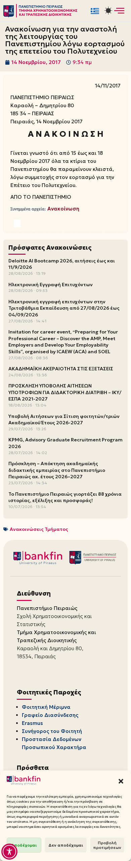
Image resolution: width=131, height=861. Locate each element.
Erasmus (32, 723)
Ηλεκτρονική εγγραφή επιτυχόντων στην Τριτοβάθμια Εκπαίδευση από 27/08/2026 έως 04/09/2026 (64, 308)
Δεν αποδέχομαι (65, 845)
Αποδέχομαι (24, 845)
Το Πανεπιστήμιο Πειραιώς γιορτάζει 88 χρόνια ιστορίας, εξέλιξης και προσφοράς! (65, 497)
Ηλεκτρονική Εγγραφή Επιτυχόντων (50, 285)
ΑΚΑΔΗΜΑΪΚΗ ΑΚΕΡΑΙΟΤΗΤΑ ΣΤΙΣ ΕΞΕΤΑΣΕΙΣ (60, 369)
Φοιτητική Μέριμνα (46, 707)
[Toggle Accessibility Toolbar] (9, 851)
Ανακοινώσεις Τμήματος (39, 529)
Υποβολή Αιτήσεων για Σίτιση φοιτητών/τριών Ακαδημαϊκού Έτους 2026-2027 (64, 419)
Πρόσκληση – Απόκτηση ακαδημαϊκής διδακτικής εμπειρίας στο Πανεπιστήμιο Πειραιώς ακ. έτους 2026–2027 (56, 470)
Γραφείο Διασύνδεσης (50, 715)
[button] (121, 781)
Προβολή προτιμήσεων (107, 845)
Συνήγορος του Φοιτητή (52, 731)
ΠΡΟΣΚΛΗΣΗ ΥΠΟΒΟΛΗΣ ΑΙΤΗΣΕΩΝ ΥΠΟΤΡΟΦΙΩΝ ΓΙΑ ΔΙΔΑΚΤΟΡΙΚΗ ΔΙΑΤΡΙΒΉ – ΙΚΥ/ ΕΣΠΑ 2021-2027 (64, 392)
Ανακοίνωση (63, 208)
